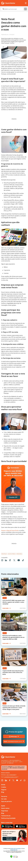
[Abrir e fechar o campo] (3, 9)
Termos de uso (5, 816)
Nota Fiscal (4, 553)
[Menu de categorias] (25, 9)
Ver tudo (4, 799)
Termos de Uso (13, 849)
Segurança (4, 811)
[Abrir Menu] (26, 3)
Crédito (3, 787)
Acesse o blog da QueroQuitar (10, 530)
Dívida (3, 784)
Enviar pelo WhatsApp (9, 838)
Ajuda (3, 806)
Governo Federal (11, 553)
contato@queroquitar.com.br (13, 741)
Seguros (3, 789)
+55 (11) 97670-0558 (10, 774)
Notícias (4, 598)
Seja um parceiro (6, 801)
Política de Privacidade (15, 848)
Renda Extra (19, 553)
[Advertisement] (14, 123)
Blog (2, 792)
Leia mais (5, 608)
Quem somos (5, 808)
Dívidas (4, 703)
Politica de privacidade (8, 818)
